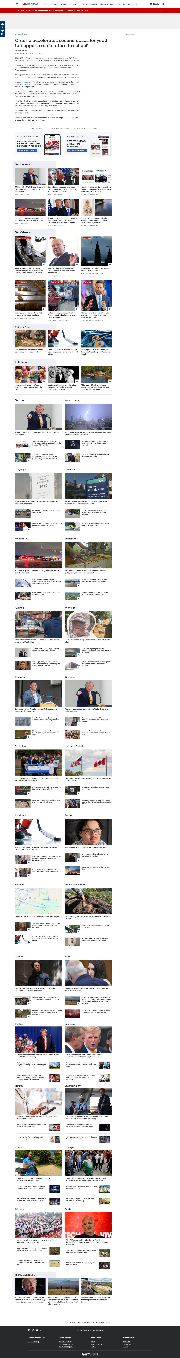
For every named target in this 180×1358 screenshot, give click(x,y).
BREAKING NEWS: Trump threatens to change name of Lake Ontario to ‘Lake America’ (30, 189)
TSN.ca (93, 1347)
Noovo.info (127, 1342)
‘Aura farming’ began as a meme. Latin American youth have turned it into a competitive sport (86, 1179)
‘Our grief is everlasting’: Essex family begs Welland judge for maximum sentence (46, 925)
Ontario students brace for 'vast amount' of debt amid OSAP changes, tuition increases (37, 989)
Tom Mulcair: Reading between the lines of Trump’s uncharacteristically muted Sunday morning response (30, 1300)
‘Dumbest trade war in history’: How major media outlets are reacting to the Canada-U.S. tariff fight (96, 189)
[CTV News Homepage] (30, 4)
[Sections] (17, 4)
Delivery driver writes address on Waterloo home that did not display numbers (95, 719)
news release (23, 82)
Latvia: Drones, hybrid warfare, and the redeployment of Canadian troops (95, 1300)
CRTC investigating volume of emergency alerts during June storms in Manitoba (96, 650)
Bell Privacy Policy (65, 1342)
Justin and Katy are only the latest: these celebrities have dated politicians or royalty (62, 387)
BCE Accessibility (33, 1342)
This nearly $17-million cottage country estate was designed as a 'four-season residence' (95, 387)
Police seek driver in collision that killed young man (85, 847)
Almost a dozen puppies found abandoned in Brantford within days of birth (96, 733)
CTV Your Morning (89, 4)
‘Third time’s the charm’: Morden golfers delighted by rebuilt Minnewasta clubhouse (96, 663)
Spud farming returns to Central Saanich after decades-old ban (88, 918)
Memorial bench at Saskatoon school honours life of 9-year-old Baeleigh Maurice (37, 779)
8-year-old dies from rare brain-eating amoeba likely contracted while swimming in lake (94, 220)
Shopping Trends (107, 4)
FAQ (93, 1323)
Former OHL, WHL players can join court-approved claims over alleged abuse (63, 352)
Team (108, 1323)
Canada (54, 4)
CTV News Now (124, 4)
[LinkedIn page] (41, 1330)
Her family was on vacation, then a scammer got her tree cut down (29, 351)
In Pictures (74, 4)
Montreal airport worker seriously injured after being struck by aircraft (30, 219)
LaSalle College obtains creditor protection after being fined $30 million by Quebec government (46, 581)
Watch (63, 4)
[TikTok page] (33, 1330)
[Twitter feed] (29, 1330)
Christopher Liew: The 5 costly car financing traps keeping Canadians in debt (96, 352)
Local (45, 4)
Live (135, 4)
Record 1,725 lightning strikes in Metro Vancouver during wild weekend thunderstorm (88, 433)
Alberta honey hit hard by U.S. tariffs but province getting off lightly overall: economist (85, 572)
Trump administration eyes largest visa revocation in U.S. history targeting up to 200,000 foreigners (62, 220)
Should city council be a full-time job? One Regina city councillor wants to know (45, 733)
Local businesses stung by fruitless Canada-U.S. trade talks (87, 641)
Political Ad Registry (66, 1347)
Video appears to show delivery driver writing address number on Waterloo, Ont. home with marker (29, 270)
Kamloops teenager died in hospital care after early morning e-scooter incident (95, 443)
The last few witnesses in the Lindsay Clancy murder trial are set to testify (86, 989)
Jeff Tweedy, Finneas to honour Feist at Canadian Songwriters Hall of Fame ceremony (87, 1118)
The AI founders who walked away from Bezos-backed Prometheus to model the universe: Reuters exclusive (87, 1242)
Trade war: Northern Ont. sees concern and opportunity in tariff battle (88, 779)
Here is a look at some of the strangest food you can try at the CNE (28, 387)
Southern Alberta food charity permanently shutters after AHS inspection (36, 502)
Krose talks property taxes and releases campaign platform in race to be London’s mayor (47, 858)
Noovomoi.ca (127, 1344)
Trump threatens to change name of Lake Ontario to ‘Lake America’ (37, 433)
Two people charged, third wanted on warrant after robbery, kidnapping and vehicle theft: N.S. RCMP (46, 663)
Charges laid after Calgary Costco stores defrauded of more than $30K (45, 998)
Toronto (18, 34)
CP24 (93, 1342)
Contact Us (86, 1323)
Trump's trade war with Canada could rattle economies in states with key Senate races (84, 1056)
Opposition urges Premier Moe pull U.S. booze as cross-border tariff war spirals (38, 710)
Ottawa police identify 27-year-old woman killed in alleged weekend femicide (94, 512)
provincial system (57, 68)
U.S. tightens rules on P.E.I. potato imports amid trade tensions (29, 314)
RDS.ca (125, 1347)
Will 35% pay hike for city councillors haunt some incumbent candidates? (45, 870)
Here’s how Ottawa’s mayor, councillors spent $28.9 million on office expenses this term (86, 502)
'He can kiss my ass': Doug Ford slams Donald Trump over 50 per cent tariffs (61, 270)
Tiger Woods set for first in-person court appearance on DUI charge (33, 1179)
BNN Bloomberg (96, 1344)
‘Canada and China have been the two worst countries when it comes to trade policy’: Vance (96, 315)
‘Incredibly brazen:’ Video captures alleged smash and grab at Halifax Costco (38, 641)
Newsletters (100, 1323)
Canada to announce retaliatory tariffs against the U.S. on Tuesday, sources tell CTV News (62, 189)
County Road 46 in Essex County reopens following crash (38, 917)
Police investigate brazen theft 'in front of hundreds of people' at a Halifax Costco (62, 315)
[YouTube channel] (37, 1330)
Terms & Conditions (65, 1344)
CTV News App (75, 1323)
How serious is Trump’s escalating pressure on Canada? (95, 269)
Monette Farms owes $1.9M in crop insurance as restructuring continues (46, 719)
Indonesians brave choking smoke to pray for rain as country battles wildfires (37, 1241)
